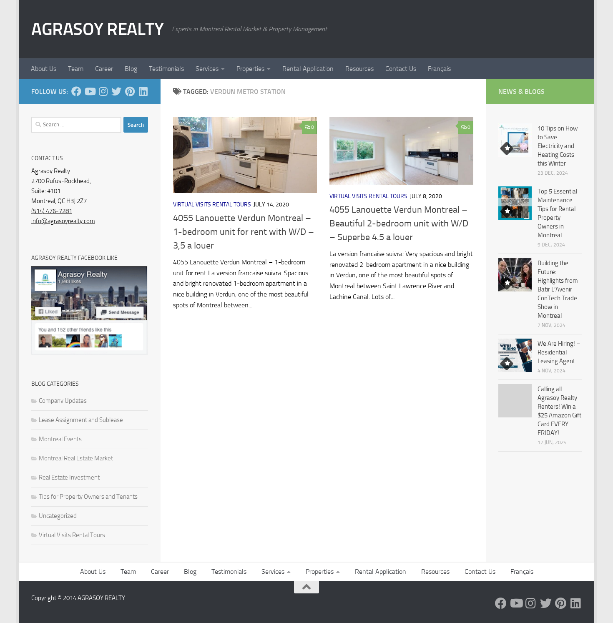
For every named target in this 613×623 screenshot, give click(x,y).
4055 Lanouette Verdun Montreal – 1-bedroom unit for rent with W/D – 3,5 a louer (243, 232)
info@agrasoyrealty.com (63, 221)
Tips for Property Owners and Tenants (88, 496)
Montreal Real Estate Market (76, 458)
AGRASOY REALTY (97, 29)
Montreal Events (60, 439)
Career (104, 69)
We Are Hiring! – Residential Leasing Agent (559, 352)
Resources (359, 69)
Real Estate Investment (69, 477)
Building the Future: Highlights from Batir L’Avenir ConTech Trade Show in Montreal (558, 289)
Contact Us (400, 69)
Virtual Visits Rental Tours (212, 204)
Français (439, 69)
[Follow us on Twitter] (116, 91)
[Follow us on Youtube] (90, 91)
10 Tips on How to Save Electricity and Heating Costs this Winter (558, 146)
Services (207, 69)
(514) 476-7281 (51, 211)
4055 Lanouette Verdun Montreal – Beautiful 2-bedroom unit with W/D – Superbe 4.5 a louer (398, 223)
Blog (131, 69)
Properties (250, 69)
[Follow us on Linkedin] (143, 91)
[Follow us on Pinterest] (130, 91)
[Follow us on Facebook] (76, 91)
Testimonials (166, 69)
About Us (43, 69)
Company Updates (63, 400)
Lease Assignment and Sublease (81, 420)
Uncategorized (58, 516)
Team (75, 69)
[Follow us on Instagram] (103, 91)
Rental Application (308, 69)
